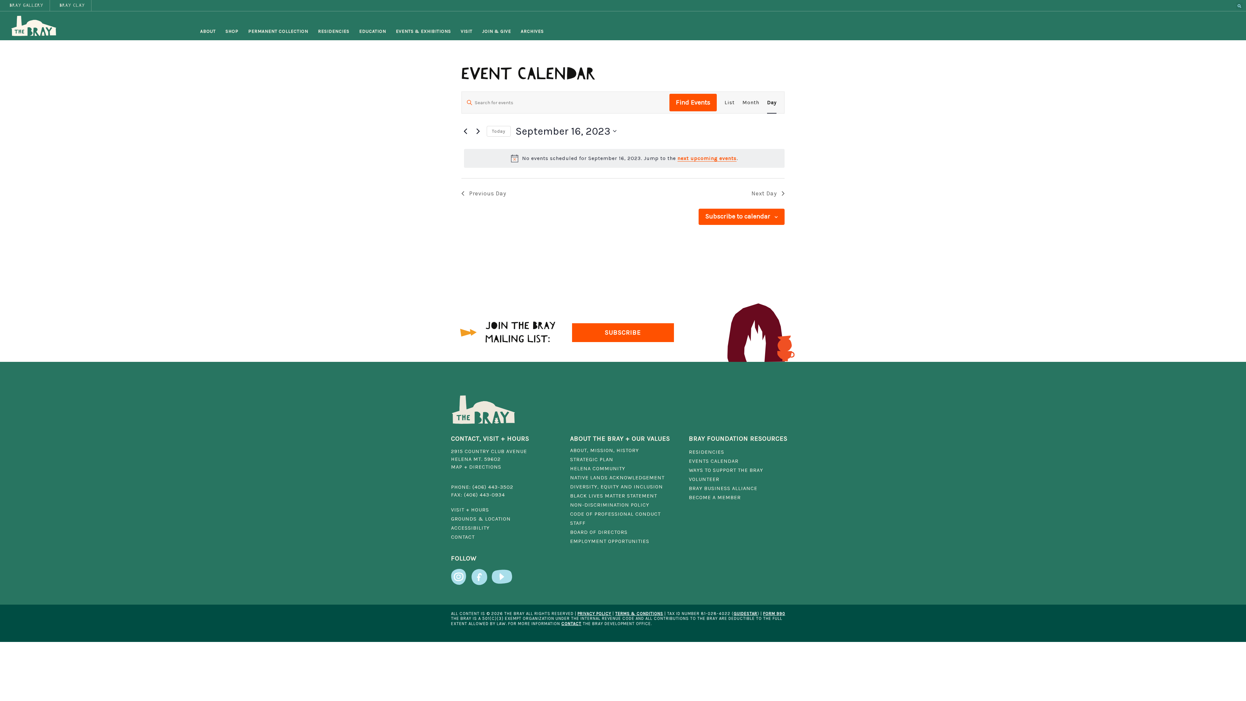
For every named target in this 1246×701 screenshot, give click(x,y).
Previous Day (487, 193)
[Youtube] (502, 573)
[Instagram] (459, 573)
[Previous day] (465, 131)
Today (499, 131)
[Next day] (478, 131)
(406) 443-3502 (492, 487)
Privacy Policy (594, 613)
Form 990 (774, 613)
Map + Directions (476, 467)
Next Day (764, 193)
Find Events (693, 102)
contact (571, 623)
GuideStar (745, 613)
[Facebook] (479, 573)
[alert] (624, 158)
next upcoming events (707, 158)
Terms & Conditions (639, 613)
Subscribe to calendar (737, 216)
